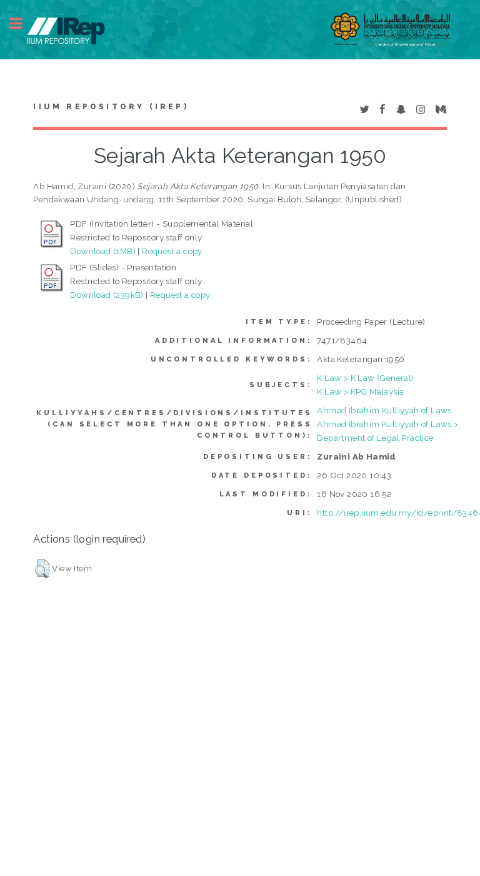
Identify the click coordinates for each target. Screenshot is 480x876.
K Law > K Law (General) (365, 378)
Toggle (22, 23)
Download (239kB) (106, 295)
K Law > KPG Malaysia (360, 391)
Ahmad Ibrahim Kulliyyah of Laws (384, 410)
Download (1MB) (103, 251)
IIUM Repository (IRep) (110, 106)
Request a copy (172, 251)
